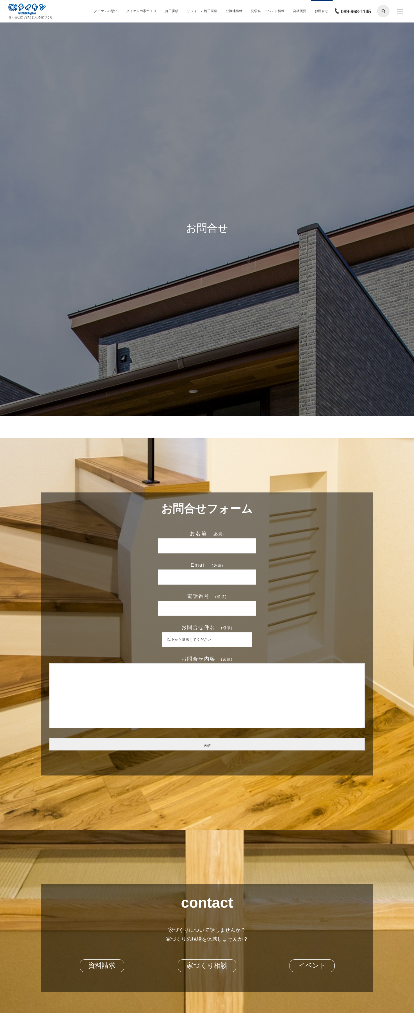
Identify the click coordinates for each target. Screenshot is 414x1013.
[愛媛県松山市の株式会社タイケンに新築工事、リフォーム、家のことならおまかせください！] (27, 9)
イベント (312, 965)
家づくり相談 (207, 965)
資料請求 (101, 965)
